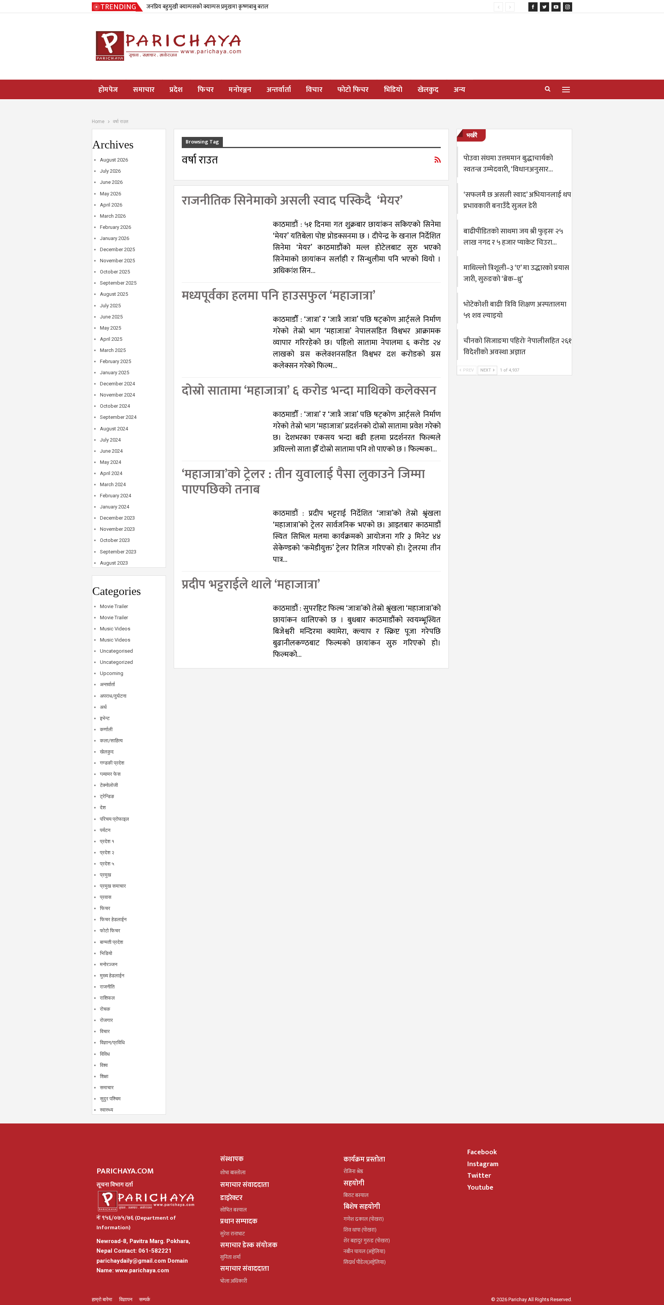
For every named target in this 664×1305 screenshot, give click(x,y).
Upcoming (111, 673)
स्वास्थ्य (106, 1110)
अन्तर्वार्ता (279, 90)
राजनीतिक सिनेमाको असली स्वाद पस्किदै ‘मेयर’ (292, 201)
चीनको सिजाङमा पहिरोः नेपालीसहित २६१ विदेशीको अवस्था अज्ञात (517, 346)
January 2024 (114, 507)
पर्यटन (105, 830)
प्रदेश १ (107, 841)
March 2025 (113, 350)
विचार (314, 90)
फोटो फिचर (353, 90)
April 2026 (111, 205)
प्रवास (105, 897)
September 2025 (118, 283)
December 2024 (117, 384)
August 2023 (114, 563)
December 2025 (117, 249)
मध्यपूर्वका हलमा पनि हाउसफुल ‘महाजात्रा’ (278, 296)
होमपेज (108, 90)
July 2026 (110, 171)
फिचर (206, 90)
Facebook (482, 1152)
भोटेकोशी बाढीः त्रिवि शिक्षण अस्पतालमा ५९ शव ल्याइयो (514, 310)
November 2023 (117, 529)
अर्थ (103, 707)
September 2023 (118, 552)
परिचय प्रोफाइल (114, 819)
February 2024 (115, 495)
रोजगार (106, 1020)
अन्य (460, 90)
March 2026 (113, 216)
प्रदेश (176, 90)
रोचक (105, 1009)
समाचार (143, 90)
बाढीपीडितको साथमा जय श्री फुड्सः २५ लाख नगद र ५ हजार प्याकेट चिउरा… (513, 236)
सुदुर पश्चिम (110, 1099)
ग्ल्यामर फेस (110, 774)
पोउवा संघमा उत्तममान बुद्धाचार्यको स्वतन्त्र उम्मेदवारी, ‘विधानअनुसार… (508, 163)
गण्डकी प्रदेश (112, 763)
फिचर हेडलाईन (113, 919)
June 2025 (111, 317)
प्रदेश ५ (107, 864)
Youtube (480, 1187)
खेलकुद (428, 90)
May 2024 (110, 462)
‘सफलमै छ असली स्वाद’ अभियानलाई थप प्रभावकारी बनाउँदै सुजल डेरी (517, 200)
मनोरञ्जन (240, 90)
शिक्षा (104, 1076)
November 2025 (117, 260)
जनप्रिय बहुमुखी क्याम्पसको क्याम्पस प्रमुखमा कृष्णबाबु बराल (207, 7)
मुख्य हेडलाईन (112, 975)
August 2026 (114, 160)
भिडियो (393, 90)
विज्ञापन (126, 1299)
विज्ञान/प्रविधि (112, 1042)
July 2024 (110, 440)
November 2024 (117, 395)
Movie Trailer (114, 606)
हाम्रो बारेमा (102, 1299)
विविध (105, 1054)
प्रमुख (105, 875)
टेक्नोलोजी (109, 785)
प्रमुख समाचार (113, 886)
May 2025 (110, 328)
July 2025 (110, 305)
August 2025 (114, 294)
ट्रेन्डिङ (107, 796)
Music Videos (115, 629)
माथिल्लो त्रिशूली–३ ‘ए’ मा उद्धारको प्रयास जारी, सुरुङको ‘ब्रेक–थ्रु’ (516, 273)
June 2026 (111, 182)
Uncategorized (116, 662)
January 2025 (114, 372)
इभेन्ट (105, 718)
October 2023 (115, 540)
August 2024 (114, 429)
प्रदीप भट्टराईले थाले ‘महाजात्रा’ (251, 584)
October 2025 (115, 272)
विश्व (104, 1065)
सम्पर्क (144, 1299)
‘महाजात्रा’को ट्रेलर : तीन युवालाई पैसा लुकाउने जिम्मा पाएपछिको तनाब (303, 482)
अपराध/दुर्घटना (113, 696)
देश (103, 807)
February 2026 (115, 227)
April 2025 (111, 339)
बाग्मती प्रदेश (111, 942)
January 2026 (114, 238)
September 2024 (118, 417)
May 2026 (110, 194)
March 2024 (113, 484)
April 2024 (111, 473)
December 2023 (117, 518)
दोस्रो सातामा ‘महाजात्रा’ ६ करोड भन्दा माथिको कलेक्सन (309, 391)
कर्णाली (106, 729)
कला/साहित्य (111, 740)
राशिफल (107, 998)
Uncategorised (116, 651)
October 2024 (115, 406)
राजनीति (107, 987)
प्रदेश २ (107, 852)
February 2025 (115, 361)
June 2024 (111, 451)
